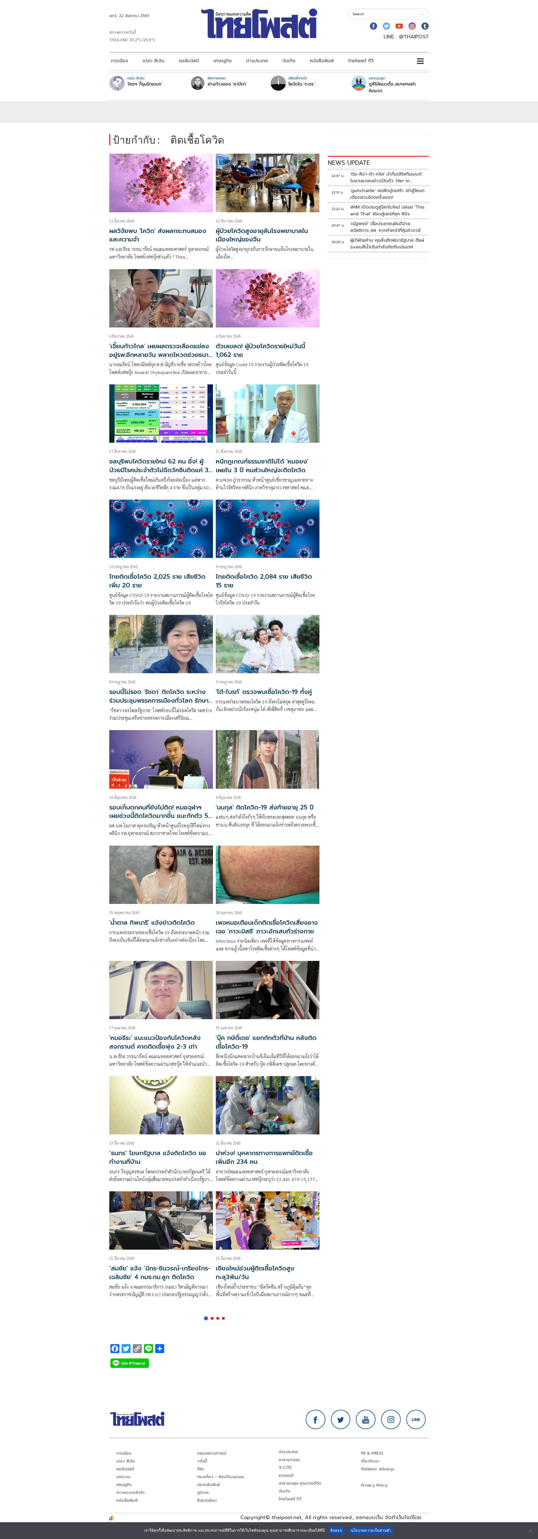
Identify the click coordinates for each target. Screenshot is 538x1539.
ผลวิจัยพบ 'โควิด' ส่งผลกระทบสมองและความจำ (157, 235)
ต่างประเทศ (257, 60)
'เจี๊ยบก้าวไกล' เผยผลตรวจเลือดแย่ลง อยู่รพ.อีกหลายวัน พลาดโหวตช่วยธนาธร (159, 355)
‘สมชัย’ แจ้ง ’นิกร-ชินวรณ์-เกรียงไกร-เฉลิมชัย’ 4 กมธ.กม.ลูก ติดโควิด (159, 1273)
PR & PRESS (372, 1453)
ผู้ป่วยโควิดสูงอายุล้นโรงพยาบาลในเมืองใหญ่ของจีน (262, 235)
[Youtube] (399, 26)
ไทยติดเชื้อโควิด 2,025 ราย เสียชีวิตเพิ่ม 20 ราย (157, 581)
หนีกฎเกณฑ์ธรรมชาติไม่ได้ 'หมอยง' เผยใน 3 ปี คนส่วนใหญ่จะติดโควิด (262, 466)
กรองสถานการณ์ (211, 1453)
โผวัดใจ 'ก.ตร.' (301, 84)
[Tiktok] (425, 26)
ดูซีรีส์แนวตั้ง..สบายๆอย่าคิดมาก (392, 87)
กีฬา (200, 1469)
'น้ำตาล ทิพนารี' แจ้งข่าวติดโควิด (152, 922)
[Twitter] (386, 26)
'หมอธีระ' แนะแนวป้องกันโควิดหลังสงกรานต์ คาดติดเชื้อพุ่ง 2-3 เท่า (155, 1042)
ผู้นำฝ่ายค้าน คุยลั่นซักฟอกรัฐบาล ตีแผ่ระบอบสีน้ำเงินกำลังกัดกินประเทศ (387, 243)
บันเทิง (288, 60)
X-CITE (285, 1468)
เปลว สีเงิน (153, 60)
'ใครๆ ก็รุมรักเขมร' (144, 84)
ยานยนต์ (286, 1475)
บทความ (123, 1477)
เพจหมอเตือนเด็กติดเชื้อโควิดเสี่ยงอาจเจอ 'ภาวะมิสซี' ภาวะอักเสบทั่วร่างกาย (267, 927)
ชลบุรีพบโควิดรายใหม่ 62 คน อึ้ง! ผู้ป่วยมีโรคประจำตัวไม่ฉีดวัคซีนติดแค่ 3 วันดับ (158, 470)
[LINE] (416, 1419)
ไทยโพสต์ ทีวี (361, 60)
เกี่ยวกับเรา (370, 1461)
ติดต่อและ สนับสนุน (378, 1469)
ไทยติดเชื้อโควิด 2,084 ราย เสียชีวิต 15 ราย (264, 581)
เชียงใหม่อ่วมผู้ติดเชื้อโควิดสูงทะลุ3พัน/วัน (255, 1273)
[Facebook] (373, 26)
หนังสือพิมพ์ (322, 60)
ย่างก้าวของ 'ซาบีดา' (227, 84)
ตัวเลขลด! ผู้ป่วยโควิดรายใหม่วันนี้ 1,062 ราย (260, 350)
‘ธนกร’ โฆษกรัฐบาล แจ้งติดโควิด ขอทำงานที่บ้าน (157, 1157)
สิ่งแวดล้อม (207, 1500)
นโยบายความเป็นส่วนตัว (371, 1530)
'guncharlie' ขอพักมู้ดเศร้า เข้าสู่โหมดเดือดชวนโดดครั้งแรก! (387, 194)
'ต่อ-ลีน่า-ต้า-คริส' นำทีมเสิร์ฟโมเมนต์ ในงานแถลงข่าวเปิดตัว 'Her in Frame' (386, 177)
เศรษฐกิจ (222, 60)
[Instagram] (412, 26)
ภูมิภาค (203, 1493)
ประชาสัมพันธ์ (208, 1485)
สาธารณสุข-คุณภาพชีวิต (300, 1483)
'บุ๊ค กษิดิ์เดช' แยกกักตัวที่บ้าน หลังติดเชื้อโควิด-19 (266, 1042)
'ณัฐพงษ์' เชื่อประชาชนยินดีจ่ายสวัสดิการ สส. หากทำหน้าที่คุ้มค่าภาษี (385, 227)
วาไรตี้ (202, 1461)
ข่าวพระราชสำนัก (130, 1493)
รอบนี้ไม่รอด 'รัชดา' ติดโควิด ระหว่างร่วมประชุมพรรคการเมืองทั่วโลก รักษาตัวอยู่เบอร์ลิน (158, 700)
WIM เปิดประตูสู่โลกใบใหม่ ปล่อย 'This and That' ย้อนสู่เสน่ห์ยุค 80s (387, 210)
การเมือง (119, 60)
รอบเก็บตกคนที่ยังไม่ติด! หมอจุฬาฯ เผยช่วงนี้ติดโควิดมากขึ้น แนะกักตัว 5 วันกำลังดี (158, 816)
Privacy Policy (374, 1485)
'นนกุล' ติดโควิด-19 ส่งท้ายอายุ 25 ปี (265, 807)
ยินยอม (336, 1530)
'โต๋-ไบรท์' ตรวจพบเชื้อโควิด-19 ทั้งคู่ (264, 691)
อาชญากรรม (289, 1460)
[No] (531, 1530)
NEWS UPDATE (349, 162)
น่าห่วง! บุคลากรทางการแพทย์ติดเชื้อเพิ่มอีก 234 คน (264, 1157)
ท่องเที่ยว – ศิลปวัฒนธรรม (221, 1477)
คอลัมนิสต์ (189, 60)
